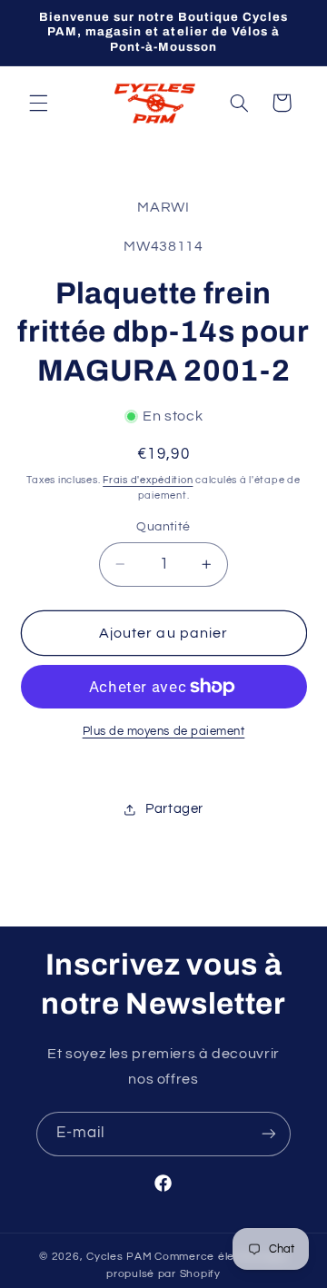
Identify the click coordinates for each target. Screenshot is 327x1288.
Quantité (163, 526)
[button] (38, 103)
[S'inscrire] (269, 1134)
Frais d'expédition (148, 480)
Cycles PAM (119, 1257)
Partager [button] (174, 809)
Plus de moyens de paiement (164, 732)
